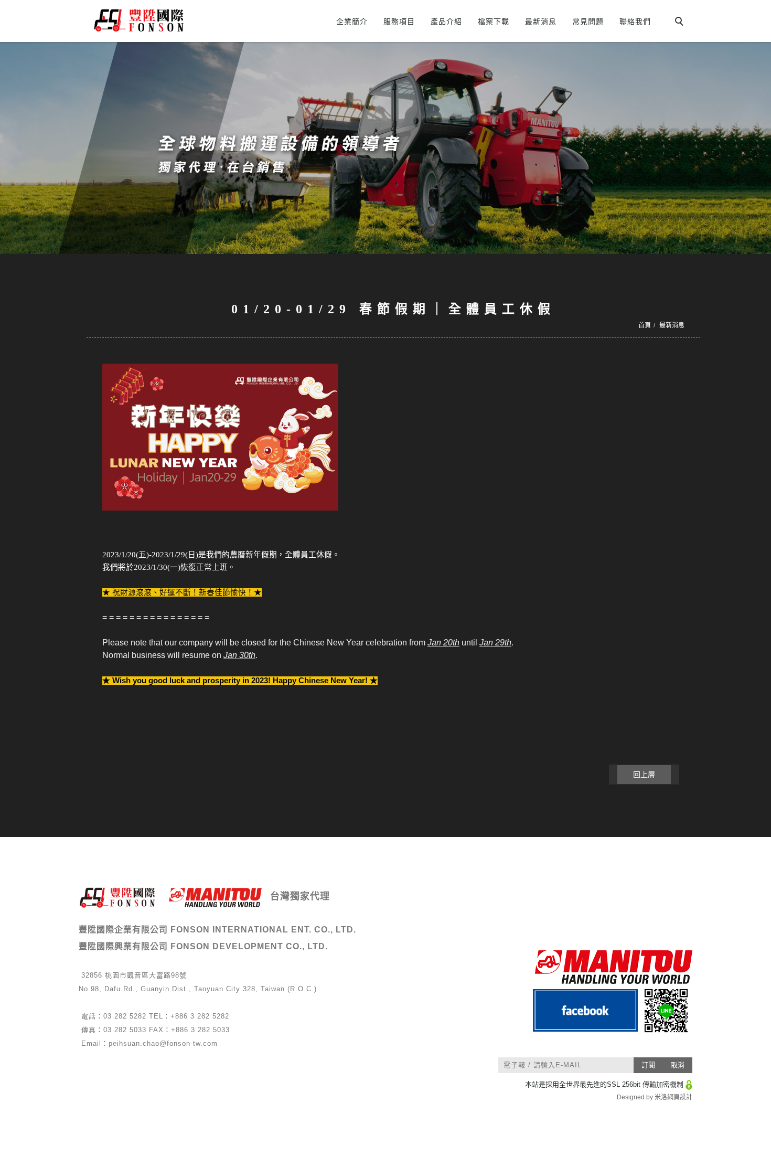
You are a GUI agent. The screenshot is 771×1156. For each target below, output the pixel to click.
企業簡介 (352, 21)
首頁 (644, 325)
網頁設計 (679, 1097)
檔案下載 (493, 21)
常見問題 (588, 21)
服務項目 (399, 21)
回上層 (644, 774)
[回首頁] (180, 20)
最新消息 (540, 21)
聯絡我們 (635, 21)
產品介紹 (446, 21)
